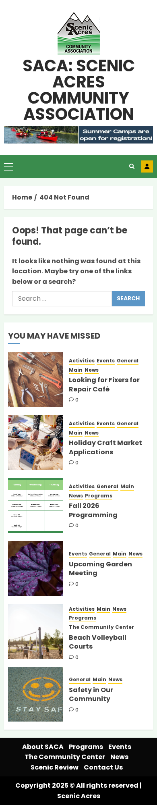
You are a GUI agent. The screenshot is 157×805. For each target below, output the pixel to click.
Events (106, 361)
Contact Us (103, 767)
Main (76, 370)
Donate (147, 166)
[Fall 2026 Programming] (35, 505)
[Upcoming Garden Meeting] (35, 568)
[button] (8, 166)
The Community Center (101, 627)
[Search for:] (62, 298)
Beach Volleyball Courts (97, 642)
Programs (98, 496)
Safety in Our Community (91, 694)
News (92, 370)
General (127, 361)
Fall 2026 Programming (93, 510)
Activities (82, 361)
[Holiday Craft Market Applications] (35, 442)
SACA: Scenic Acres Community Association (79, 89)
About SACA (43, 746)
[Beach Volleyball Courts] (35, 631)
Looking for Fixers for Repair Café (104, 384)
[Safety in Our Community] (35, 694)
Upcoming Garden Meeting (100, 569)
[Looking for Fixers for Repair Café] (35, 379)
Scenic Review (54, 767)
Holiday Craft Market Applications (105, 447)
